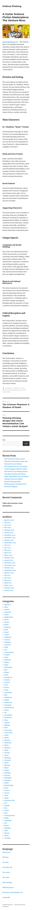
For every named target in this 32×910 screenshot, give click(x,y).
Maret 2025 (8, 555)
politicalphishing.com (10, 42)
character (7, 645)
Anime (6, 614)
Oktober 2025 (9, 540)
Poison (6, 770)
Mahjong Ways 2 (8, 887)
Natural (7, 753)
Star (5, 803)
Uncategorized (9, 815)
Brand (6, 632)
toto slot (5, 862)
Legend (7, 722)
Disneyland (8, 667)
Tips (5, 808)
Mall (5, 727)
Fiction (9, 390)
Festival (7, 682)
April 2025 (8, 553)
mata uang (8, 730)
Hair (5, 695)
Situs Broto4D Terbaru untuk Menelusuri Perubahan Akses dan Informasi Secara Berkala (16, 461)
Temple (7, 805)
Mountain (7, 743)
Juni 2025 (7, 548)
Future (6, 687)
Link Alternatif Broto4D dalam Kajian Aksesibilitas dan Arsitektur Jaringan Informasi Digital (16, 476)
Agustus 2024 (9, 573)
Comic (4, 390)
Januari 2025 (8, 560)
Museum (7, 748)
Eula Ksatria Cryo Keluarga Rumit (16, 471)
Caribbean (7, 637)
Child (6, 647)
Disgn (6, 665)
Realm (6, 783)
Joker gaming (7, 882)
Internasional (9, 707)
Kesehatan (8, 717)
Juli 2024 (7, 575)
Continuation (9, 652)
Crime (6, 657)
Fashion (7, 680)
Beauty (6, 622)
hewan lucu (8, 702)
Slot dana (5, 877)
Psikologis (7, 778)
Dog (5, 670)
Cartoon (7, 640)
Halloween (8, 697)
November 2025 (10, 538)
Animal (6, 609)
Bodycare (7, 627)
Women (7, 833)
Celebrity (7, 642)
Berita (6, 625)
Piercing (7, 765)
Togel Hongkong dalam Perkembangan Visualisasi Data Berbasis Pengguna (15, 484)
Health (6, 700)
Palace (6, 763)
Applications (8, 617)
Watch (6, 825)
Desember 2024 (9, 563)
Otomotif (7, 760)
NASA (6, 750)
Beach (6, 619)
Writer (6, 835)
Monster (7, 740)
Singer (6, 798)
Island (6, 710)
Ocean (6, 755)
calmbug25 (8, 388)
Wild (5, 830)
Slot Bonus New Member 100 (12, 892)
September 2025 (10, 543)
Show (22, 388)
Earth (6, 675)
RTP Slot (5, 857)
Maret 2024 (8, 585)
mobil (6, 735)
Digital (6, 662)
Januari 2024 (8, 590)
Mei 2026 (7, 527)
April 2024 (8, 583)
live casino (6, 872)
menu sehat (8, 732)
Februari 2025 (9, 558)
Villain (6, 818)
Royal (6, 788)
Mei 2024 (7, 580)
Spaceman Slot (9, 800)
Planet (6, 768)
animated (7, 612)
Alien (6, 607)
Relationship (8, 785)
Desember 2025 (9, 535)
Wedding (7, 828)
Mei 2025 (7, 550)
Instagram (8, 705)
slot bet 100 (6, 852)
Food (6, 685)
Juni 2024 (7, 578)
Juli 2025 (7, 545)
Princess (7, 775)
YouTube (7, 838)
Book (6, 630)
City (5, 650)
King (6, 720)
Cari (3, 440)
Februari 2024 (9, 588)
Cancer (6, 635)
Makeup (7, 725)
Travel (6, 810)
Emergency (8, 677)
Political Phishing (11, 6)
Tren (6, 813)
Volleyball (7, 820)
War (5, 823)
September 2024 (10, 570)
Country (7, 655)
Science (21, 390)
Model (6, 738)
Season (6, 793)
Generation (8, 692)
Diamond (7, 660)
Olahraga (7, 758)
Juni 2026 (7, 525)
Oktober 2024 (9, 568)
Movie (6, 745)
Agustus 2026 (9, 520)
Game (6, 690)
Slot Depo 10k (7, 867)
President (7, 773)
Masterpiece (14, 390)
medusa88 (6, 897)
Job (5, 712)
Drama (6, 672)
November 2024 (10, 565)
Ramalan (7, 780)
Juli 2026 (7, 522)
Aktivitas (7, 604)
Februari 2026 (9, 530)
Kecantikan (8, 715)
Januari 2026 (8, 532)
